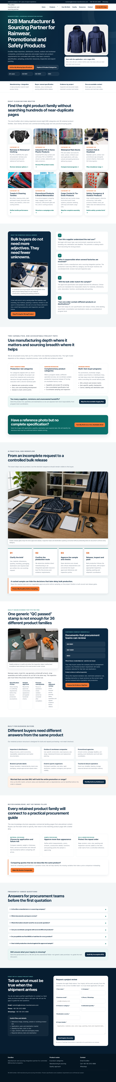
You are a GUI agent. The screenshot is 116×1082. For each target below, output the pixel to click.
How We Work (66, 7)
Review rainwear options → (19, 167)
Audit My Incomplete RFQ (95, 954)
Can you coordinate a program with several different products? (32, 930)
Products (52, 7)
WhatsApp (105, 1)
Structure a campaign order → (44, 211)
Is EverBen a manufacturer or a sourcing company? (28, 909)
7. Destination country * (63, 1014)
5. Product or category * (63, 1005)
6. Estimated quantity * (88, 1005)
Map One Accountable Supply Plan (92, 401)
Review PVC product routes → (44, 166)
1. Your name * (60, 989)
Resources (82, 7)
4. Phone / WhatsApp (87, 997)
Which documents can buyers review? (24, 916)
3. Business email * (61, 997)
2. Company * (85, 989)
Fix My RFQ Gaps (101, 7)
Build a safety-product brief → (96, 211)
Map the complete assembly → (70, 211)
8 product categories (56, 1061)
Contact (90, 7)
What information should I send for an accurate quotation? (30, 923)
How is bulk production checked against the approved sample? (32, 943)
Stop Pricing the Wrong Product (23, 314)
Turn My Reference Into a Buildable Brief (89, 425)
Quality (74, 7)
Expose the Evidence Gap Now (77, 685)
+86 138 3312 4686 (95, 1)
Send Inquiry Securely (65, 1038)
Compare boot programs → (70, 167)
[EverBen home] (15, 7)
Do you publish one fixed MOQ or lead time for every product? (31, 936)
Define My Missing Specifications (21, 67)
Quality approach (55, 1066)
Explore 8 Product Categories (47, 67)
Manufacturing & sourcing (58, 1063)
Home (43, 7)
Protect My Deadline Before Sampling (25, 589)
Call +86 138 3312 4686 (88, 1063)
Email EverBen (84, 1061)
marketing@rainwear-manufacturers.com (76, 1)
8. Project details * (61, 1022)
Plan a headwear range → (95, 167)
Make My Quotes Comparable (22, 870)
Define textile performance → (19, 211)
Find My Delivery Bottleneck (94, 782)
